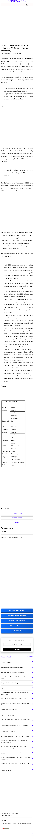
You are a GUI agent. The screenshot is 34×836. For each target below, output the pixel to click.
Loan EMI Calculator (17, 631)
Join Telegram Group (24, 823)
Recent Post (6, 657)
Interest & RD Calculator (17, 621)
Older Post (17, 518)
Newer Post (17, 513)
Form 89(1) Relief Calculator (17, 615)
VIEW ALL (30, 656)
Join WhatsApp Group (9, 823)
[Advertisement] (17, 25)
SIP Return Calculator (17, 626)
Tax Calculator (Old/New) (17, 610)
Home (17, 522)
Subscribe (17, 649)
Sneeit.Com (19, 833)
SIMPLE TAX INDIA (17, 1)
